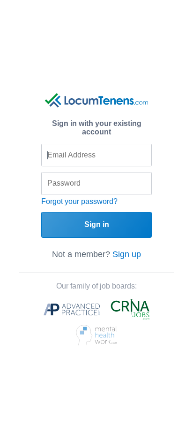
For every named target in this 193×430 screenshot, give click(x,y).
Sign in (96, 224)
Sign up (126, 254)
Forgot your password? (79, 201)
